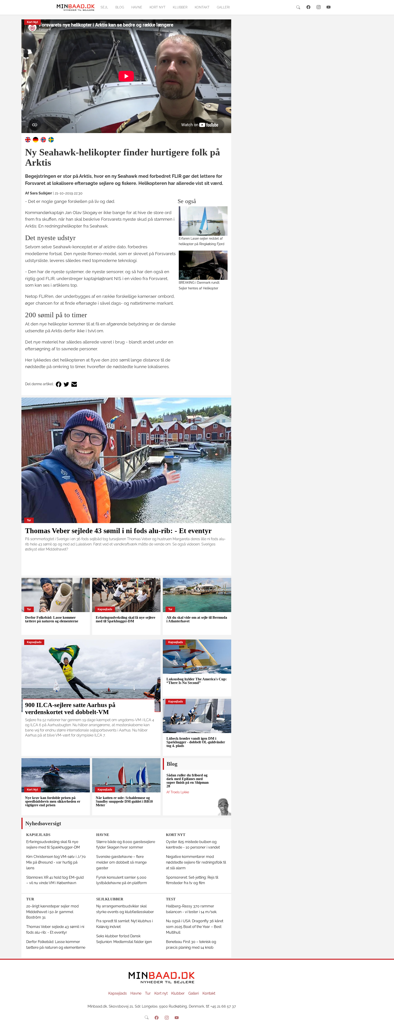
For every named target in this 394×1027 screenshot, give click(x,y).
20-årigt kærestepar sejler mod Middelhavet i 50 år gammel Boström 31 (52, 912)
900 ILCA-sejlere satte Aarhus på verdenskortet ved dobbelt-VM (70, 708)
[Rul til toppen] (387, 1020)
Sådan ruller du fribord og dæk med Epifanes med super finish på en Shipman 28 (187, 780)
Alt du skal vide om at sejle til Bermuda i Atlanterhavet (196, 619)
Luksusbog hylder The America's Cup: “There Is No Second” (196, 681)
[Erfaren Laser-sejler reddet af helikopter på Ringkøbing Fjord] (203, 221)
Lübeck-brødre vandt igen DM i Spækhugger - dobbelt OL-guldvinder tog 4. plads (195, 742)
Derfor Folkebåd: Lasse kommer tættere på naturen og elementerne (51, 619)
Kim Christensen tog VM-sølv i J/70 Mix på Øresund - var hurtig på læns (56, 862)
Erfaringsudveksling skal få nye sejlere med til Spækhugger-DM (125, 619)
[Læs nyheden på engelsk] (28, 139)
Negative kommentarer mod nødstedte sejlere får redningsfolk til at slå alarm (196, 862)
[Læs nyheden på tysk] (35, 139)
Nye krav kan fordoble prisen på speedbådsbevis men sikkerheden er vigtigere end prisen (52, 801)
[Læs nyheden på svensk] (51, 139)
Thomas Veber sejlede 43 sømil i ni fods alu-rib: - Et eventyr (118, 531)
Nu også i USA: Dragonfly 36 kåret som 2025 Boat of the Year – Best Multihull (194, 927)
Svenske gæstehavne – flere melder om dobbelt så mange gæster (121, 862)
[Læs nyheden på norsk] (43, 139)
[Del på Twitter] (66, 384)
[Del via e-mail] (74, 384)
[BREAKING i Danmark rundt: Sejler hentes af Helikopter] (203, 265)
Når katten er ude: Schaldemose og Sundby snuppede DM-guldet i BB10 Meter (124, 801)
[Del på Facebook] (58, 384)
